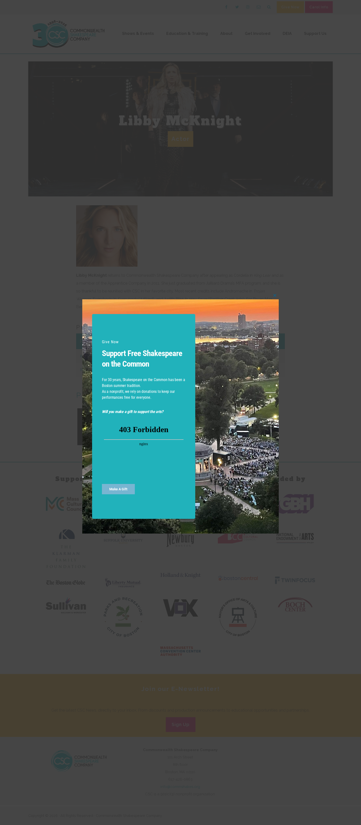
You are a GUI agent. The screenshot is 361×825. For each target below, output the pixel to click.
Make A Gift (118, 489)
